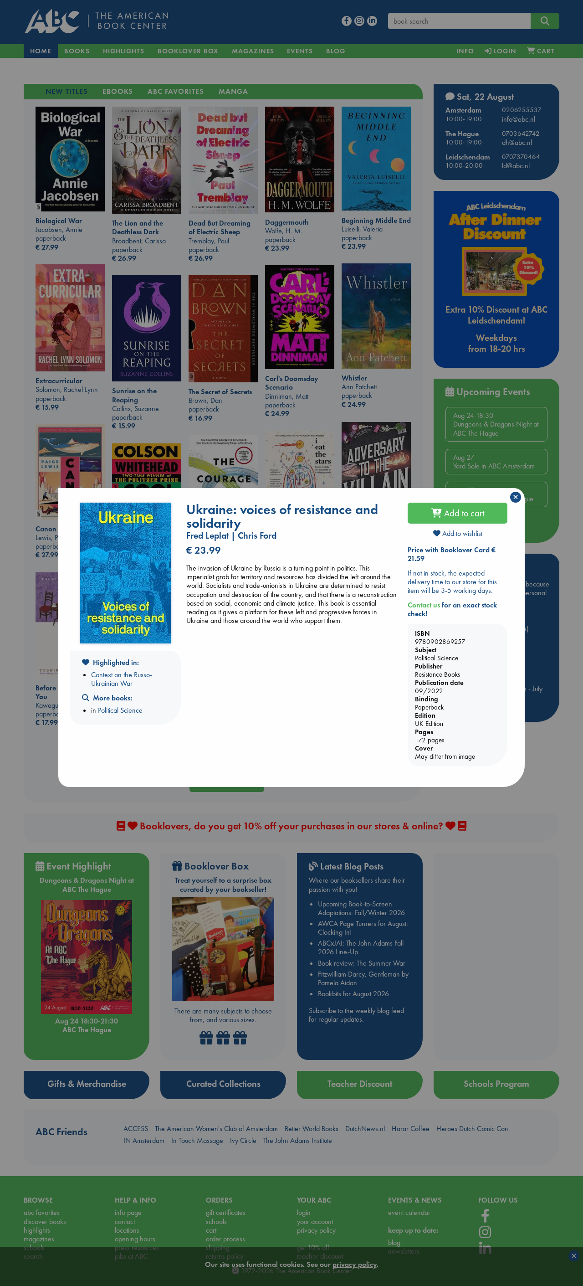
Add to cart (463, 513)
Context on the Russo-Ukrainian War (121, 679)
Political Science (120, 710)
